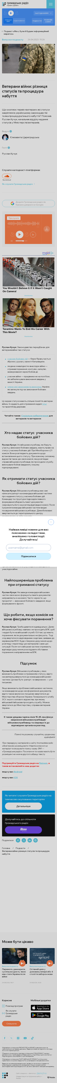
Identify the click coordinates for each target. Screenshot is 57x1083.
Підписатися (28, 556)
